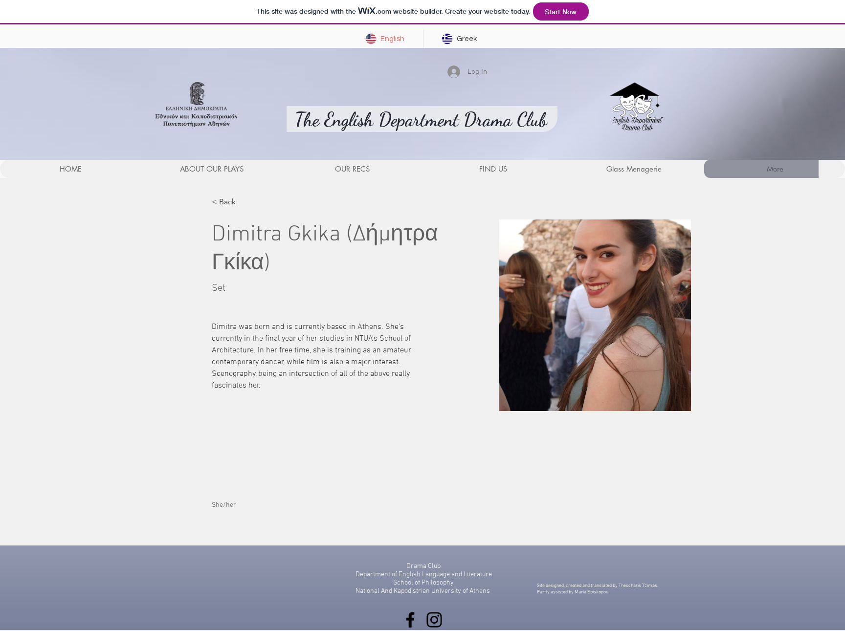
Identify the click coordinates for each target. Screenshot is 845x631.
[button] (352, 169)
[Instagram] (434, 619)
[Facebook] (410, 619)
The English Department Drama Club (420, 120)
